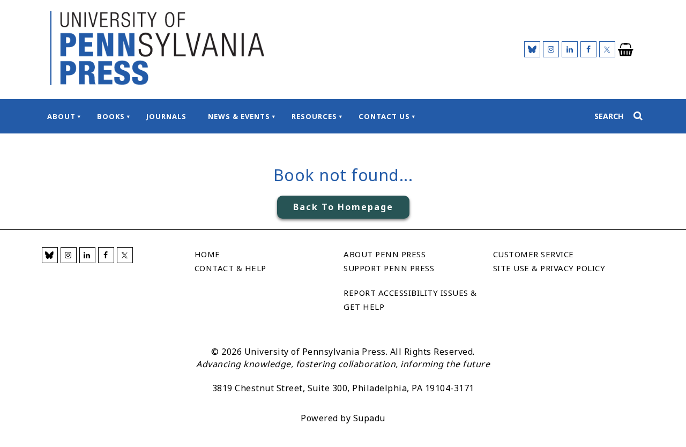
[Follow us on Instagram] (551, 49)
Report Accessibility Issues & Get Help (410, 299)
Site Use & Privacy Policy (549, 268)
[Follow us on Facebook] (588, 49)
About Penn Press (385, 254)
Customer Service (533, 254)
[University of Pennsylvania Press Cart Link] (626, 49)
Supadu (369, 418)
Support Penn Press (389, 268)
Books (111, 116)
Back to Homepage (343, 207)
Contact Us (384, 116)
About (61, 116)
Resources (314, 116)
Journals (166, 116)
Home (207, 254)
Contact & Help (230, 268)
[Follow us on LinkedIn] (570, 49)
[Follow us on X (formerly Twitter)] (607, 49)
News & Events (239, 116)
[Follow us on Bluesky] (532, 49)
